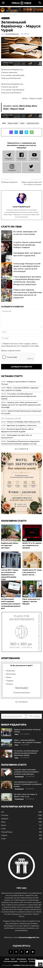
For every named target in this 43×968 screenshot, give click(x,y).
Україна (4, 835)
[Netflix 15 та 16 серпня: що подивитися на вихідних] (32, 533)
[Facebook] (10, 952)
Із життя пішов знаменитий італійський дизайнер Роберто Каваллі (27, 245)
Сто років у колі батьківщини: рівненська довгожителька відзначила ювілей (18, 396)
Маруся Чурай (13, 123)
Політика (4, 815)
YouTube (34, 159)
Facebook (21, 159)
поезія (22, 123)
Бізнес (3, 825)
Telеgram (8, 159)
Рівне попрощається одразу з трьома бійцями (31, 601)
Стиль (3, 829)
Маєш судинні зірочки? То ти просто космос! (32, 183)
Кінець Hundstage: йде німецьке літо (23, 422)
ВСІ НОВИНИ (21, 449)
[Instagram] (16, 952)
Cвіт (2, 812)
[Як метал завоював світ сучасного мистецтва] (6, 238)
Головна (4, 15)
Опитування (21, 959)
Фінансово (11, 671)
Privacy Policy (34, 961)
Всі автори (32, 959)
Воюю (9, 677)
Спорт (3, 839)
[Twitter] (27, 952)
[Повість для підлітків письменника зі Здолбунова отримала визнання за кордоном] (6, 297)
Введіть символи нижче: (11, 351)
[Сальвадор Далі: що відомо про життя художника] (6, 260)
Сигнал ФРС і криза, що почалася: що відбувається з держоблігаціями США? (10, 574)
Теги (13, 959)
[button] (40, 3)
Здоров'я (4, 819)
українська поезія (33, 123)
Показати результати (21, 693)
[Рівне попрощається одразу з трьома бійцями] (32, 589)
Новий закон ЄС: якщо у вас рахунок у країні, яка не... (32, 572)
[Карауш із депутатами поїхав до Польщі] (6, 732)
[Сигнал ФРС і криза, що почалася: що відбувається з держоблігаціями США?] (11, 559)
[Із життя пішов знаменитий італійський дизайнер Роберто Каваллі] (6, 249)
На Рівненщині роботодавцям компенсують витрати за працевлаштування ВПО (10, 603)
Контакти (23, 961)
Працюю (10, 681)
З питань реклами (11, 961)
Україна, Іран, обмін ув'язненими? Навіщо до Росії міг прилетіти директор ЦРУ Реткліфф (21, 404)
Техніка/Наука (6, 832)
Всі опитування (21, 702)
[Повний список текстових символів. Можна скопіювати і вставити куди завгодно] (6, 772)
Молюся (10, 684)
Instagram (12, 170)
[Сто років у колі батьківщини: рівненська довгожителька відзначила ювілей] (6, 754)
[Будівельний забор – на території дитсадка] (11, 533)
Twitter (31, 170)
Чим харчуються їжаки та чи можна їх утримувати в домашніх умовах (28, 784)
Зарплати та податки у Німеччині (21, 425)
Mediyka (17, 965)
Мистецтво (13, 15)
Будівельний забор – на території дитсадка (10, 545)
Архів (7, 959)
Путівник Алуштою (9, 182)
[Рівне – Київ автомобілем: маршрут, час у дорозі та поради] (6, 743)
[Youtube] (33, 952)
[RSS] (22, 952)
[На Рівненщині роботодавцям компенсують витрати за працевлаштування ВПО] (11, 589)
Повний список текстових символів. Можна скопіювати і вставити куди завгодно (26, 772)
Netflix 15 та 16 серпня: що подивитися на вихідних (32, 545)
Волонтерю (11, 674)
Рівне (3, 822)
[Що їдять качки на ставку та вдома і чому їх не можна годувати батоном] (6, 797)
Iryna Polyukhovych (12, 34)
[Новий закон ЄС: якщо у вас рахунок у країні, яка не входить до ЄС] (32, 559)
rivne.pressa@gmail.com (29, 937)
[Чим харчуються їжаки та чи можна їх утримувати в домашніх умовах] (6, 785)
